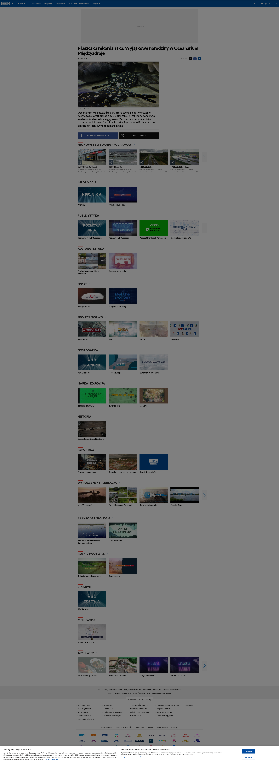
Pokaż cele (248, 757)
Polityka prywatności (52, 759)
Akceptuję (248, 751)
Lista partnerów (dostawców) (131, 757)
